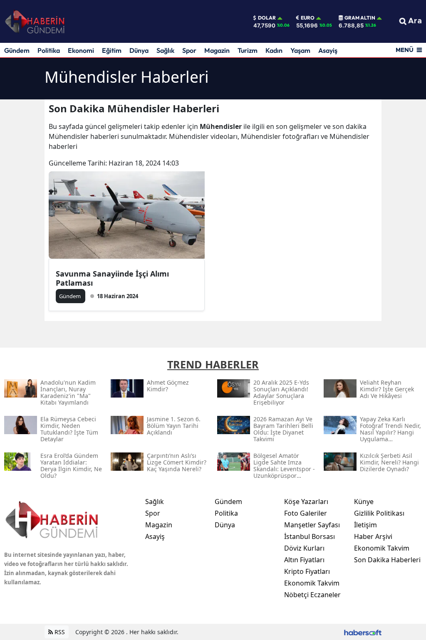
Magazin (217, 50)
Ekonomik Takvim (311, 583)
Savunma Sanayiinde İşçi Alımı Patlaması (112, 278)
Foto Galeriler (305, 513)
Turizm (248, 50)
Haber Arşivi (373, 536)
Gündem (17, 50)
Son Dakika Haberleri (387, 559)
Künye (364, 501)
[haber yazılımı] (362, 632)
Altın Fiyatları (304, 559)
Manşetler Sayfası (312, 524)
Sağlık (165, 50)
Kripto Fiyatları (307, 571)
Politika (48, 50)
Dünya (139, 50)
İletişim (365, 524)
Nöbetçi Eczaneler (312, 594)
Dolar (267, 17)
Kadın (273, 50)
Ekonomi (81, 50)
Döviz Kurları (304, 548)
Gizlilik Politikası (379, 513)
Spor (189, 50)
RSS (59, 632)
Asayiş (327, 50)
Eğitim (111, 50)
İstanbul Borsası (309, 536)
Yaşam (300, 50)
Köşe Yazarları (306, 501)
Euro (308, 17)
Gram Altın (359, 17)
